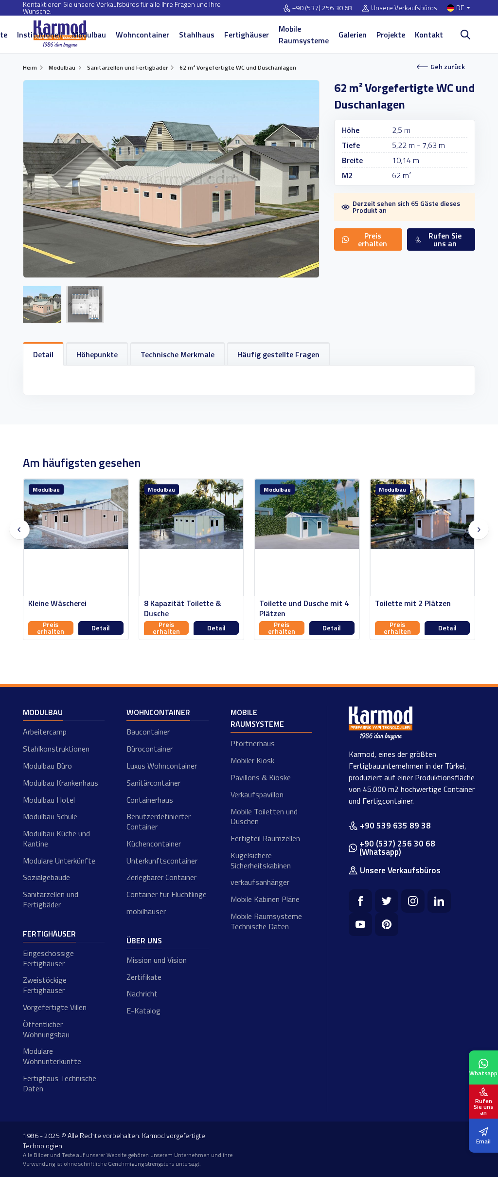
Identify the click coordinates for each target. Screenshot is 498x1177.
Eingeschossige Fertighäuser (48, 958)
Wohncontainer (142, 34)
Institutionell (39, 34)
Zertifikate (143, 977)
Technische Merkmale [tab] (177, 354)
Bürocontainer (149, 748)
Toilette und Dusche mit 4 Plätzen (304, 608)
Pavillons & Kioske (261, 777)
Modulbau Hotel (49, 800)
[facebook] (360, 901)
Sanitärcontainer (153, 783)
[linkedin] (439, 901)
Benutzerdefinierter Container (158, 821)
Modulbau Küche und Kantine (56, 838)
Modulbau (89, 34)
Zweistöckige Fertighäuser (45, 985)
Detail (100, 628)
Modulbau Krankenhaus (60, 783)
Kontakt (429, 34)
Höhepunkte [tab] (97, 354)
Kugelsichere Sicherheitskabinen (261, 860)
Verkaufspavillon (257, 794)
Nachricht (142, 993)
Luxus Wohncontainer (161, 766)
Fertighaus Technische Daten (59, 1083)
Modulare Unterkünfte (59, 860)
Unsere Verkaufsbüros (404, 8)
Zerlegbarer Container (161, 877)
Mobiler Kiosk (252, 760)
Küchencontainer (153, 843)
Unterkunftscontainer (161, 860)
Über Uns (144, 940)
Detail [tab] (43, 354)
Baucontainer (148, 731)
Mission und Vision (156, 960)
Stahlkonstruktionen (56, 748)
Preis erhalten (50, 628)
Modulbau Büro (47, 766)
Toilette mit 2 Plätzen (413, 603)
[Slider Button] (19, 529)
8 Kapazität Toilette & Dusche (182, 608)
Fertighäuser (246, 34)
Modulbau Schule (50, 816)
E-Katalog (143, 1010)
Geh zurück (447, 66)
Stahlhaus (196, 34)
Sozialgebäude (46, 877)
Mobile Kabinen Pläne (265, 899)
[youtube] (360, 924)
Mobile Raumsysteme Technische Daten (266, 921)
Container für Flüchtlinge (166, 894)
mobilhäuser (146, 911)
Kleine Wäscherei (57, 603)
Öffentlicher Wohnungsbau (46, 1029)
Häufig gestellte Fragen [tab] (278, 354)
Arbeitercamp (45, 731)
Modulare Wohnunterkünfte (52, 1056)
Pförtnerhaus (253, 743)
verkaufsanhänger (260, 882)
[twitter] (386, 901)
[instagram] (413, 901)
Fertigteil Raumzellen (265, 838)
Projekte (390, 34)
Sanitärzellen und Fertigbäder (50, 899)
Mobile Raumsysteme (304, 34)
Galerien (352, 34)
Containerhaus (149, 800)
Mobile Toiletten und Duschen (264, 817)
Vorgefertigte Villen (55, 1007)
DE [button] (460, 8)
